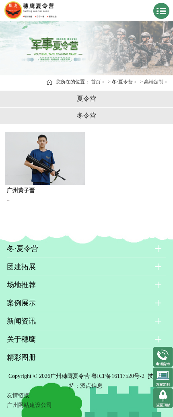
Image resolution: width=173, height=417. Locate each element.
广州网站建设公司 (29, 405)
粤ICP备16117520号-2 (117, 376)
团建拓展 (21, 267)
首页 (96, 82)
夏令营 (86, 98)
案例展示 (21, 303)
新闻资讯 (21, 321)
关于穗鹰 (21, 339)
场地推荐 (21, 285)
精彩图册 (21, 357)
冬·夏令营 (122, 82)
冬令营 (86, 115)
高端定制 (153, 82)
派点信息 (91, 386)
